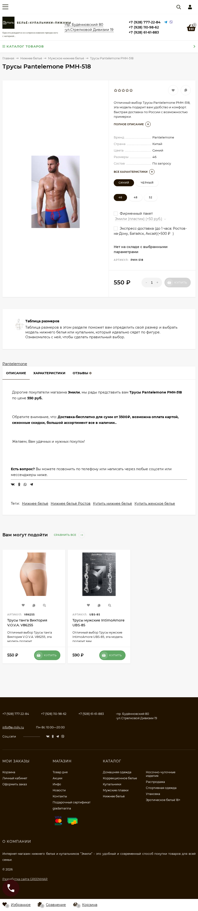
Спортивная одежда (161, 788)
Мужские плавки (115, 790)
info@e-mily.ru (13, 727)
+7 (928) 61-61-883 (144, 32)
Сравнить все (65, 535)
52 (150, 197)
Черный (147, 182)
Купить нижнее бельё (112, 503)
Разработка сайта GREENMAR (25, 879)
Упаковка (153, 794)
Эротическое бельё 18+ (163, 800)
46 (120, 197)
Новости (59, 790)
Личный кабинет (14, 778)
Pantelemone (14, 363)
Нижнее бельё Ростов (71, 503)
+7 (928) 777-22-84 (145, 22)
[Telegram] (165, 22)
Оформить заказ (14, 784)
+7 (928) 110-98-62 (144, 27)
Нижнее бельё (35, 503)
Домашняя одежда (117, 772)
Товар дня (60, 772)
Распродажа (155, 782)
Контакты (60, 796)
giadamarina (62, 808)
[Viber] (171, 22)
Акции (57, 778)
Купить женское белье (154, 503)
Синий (124, 182)
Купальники (112, 784)
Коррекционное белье (120, 778)
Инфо (57, 784)
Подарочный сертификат (72, 802)
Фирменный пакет (136, 213)
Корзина (8, 772)
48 (135, 197)
